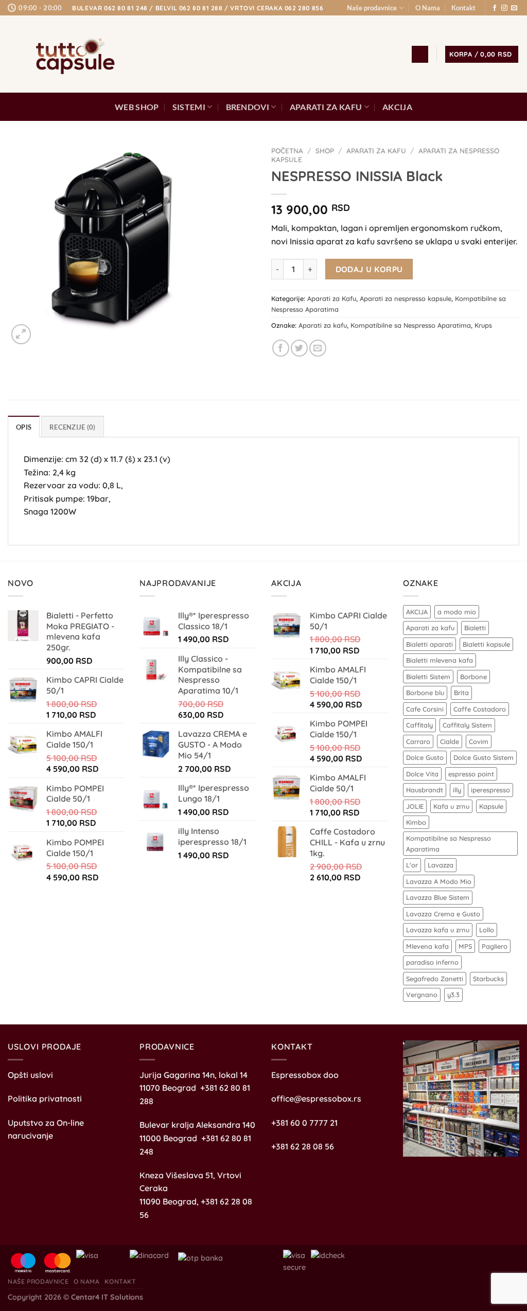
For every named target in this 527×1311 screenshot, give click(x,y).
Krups (483, 325)
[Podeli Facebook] (280, 348)
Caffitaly (419, 725)
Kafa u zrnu (451, 806)
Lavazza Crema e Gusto (443, 914)
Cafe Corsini (425, 709)
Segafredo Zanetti (434, 979)
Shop (324, 150)
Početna (287, 150)
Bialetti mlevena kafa (439, 660)
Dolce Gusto (425, 757)
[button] (420, 54)
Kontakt (463, 8)
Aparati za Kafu (326, 107)
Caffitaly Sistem (467, 725)
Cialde (449, 741)
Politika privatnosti (45, 1098)
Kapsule (491, 806)
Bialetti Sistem (428, 676)
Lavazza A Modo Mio (438, 881)
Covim (478, 741)
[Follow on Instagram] (504, 8)
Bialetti (475, 628)
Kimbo (416, 822)
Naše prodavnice (372, 8)
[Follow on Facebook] (494, 8)
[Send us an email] (514, 8)
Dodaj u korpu (369, 269)
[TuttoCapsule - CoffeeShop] (72, 54)
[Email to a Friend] (317, 348)
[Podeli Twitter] (299, 348)
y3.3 (453, 994)
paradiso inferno (432, 962)
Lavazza (440, 865)
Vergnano (421, 994)
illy (457, 790)
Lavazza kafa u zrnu (437, 930)
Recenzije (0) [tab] (72, 427)
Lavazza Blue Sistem (437, 897)
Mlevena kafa (427, 946)
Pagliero (494, 946)
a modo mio (456, 612)
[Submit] (356, 54)
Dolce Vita (422, 774)
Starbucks (488, 979)
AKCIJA (397, 107)
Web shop (137, 107)
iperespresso (490, 790)
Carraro (418, 741)
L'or (412, 865)
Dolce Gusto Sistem (483, 757)
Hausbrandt (424, 790)
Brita (461, 692)
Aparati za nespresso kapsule (405, 298)
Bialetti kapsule (486, 644)
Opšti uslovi (30, 1075)
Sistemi (188, 107)
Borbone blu (425, 692)
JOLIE (415, 806)
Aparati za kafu (322, 325)
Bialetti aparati (429, 644)
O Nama (427, 8)
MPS (465, 946)
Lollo (486, 930)
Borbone (473, 676)
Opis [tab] (23, 427)
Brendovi (248, 107)
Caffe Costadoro (479, 709)
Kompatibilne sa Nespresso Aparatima (410, 325)
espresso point (471, 774)
